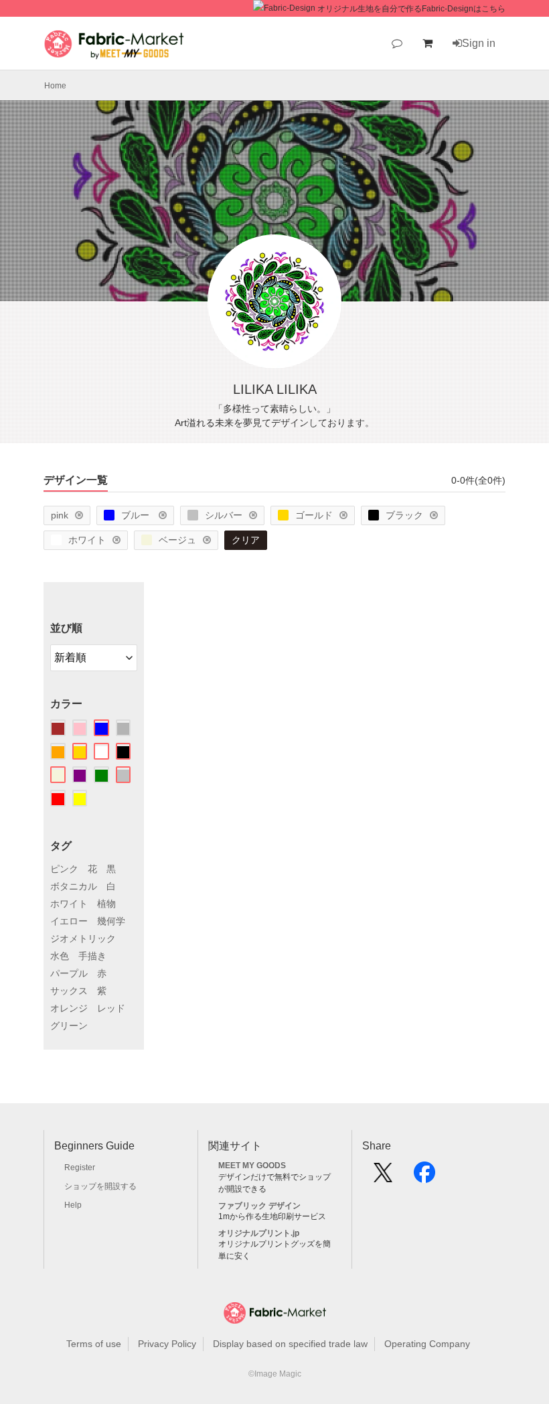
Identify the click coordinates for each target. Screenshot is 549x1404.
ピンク (64, 868)
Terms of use (93, 1343)
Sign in (478, 43)
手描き (92, 956)
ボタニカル (73, 886)
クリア (246, 540)
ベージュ (177, 540)
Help (73, 1205)
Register (79, 1167)
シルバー (223, 515)
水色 (59, 956)
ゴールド (314, 515)
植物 (106, 903)
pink (59, 515)
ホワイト (87, 540)
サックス (69, 990)
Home (55, 85)
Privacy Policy (167, 1343)
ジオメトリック (83, 938)
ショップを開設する (100, 1186)
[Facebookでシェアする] (424, 1177)
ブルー (136, 515)
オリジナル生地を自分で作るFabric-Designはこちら (411, 8)
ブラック (404, 515)
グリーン (69, 1025)
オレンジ (69, 1008)
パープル (69, 973)
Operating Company (427, 1343)
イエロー (69, 921)
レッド (111, 1008)
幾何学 (111, 921)
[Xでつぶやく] (383, 1177)
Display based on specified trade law (290, 1343)
